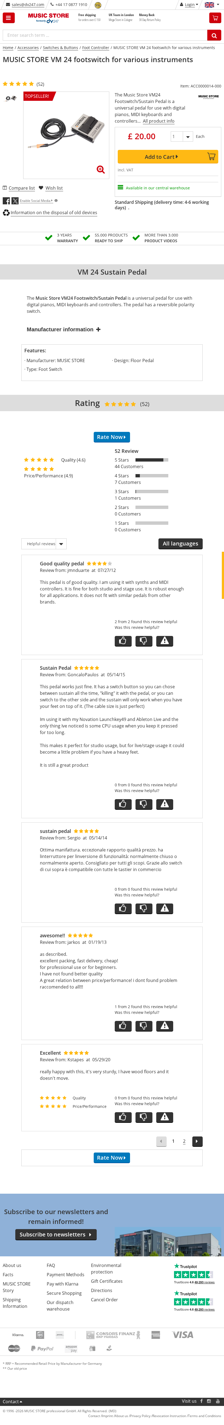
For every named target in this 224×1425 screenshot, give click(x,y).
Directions (101, 1290)
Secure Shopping (64, 1293)
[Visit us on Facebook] (201, 1401)
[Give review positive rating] (123, 641)
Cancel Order (104, 1300)
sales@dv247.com (28, 4)
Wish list (54, 188)
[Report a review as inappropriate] (164, 641)
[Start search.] (214, 35)
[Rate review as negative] (143, 641)
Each (200, 136)
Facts (8, 1275)
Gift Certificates (107, 1281)
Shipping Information (15, 1303)
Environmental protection (106, 1268)
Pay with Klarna (62, 1284)
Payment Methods (65, 1275)
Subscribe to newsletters (53, 1234)
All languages (180, 543)
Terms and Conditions (204, 1416)
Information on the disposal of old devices (54, 213)
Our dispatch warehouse (60, 1305)
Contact (11, 1402)
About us (12, 1265)
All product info (159, 121)
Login (190, 4)
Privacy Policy (140, 1416)
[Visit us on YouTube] (218, 1401)
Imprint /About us (115, 1416)
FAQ (51, 1265)
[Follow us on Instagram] (209, 1401)
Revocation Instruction (169, 1416)
